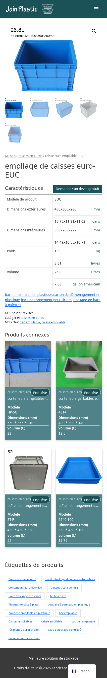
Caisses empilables (20, 621)
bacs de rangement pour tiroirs (46, 299)
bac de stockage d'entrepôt (65, 629)
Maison (10, 156)
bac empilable (30, 322)
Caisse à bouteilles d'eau (24, 638)
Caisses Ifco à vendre (64, 587)
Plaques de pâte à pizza (23, 604)
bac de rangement (83, 621)
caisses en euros (30, 156)
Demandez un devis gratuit (77, 188)
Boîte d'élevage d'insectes (24, 596)
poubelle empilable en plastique (29, 613)
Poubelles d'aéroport (22, 579)
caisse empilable (53, 322)
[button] (94, 31)
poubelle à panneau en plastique (69, 604)
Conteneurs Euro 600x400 (25, 587)
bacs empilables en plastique (28, 294)
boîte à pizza (58, 596)
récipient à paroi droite (23, 629)
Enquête (40, 392)
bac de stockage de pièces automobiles (70, 579)
